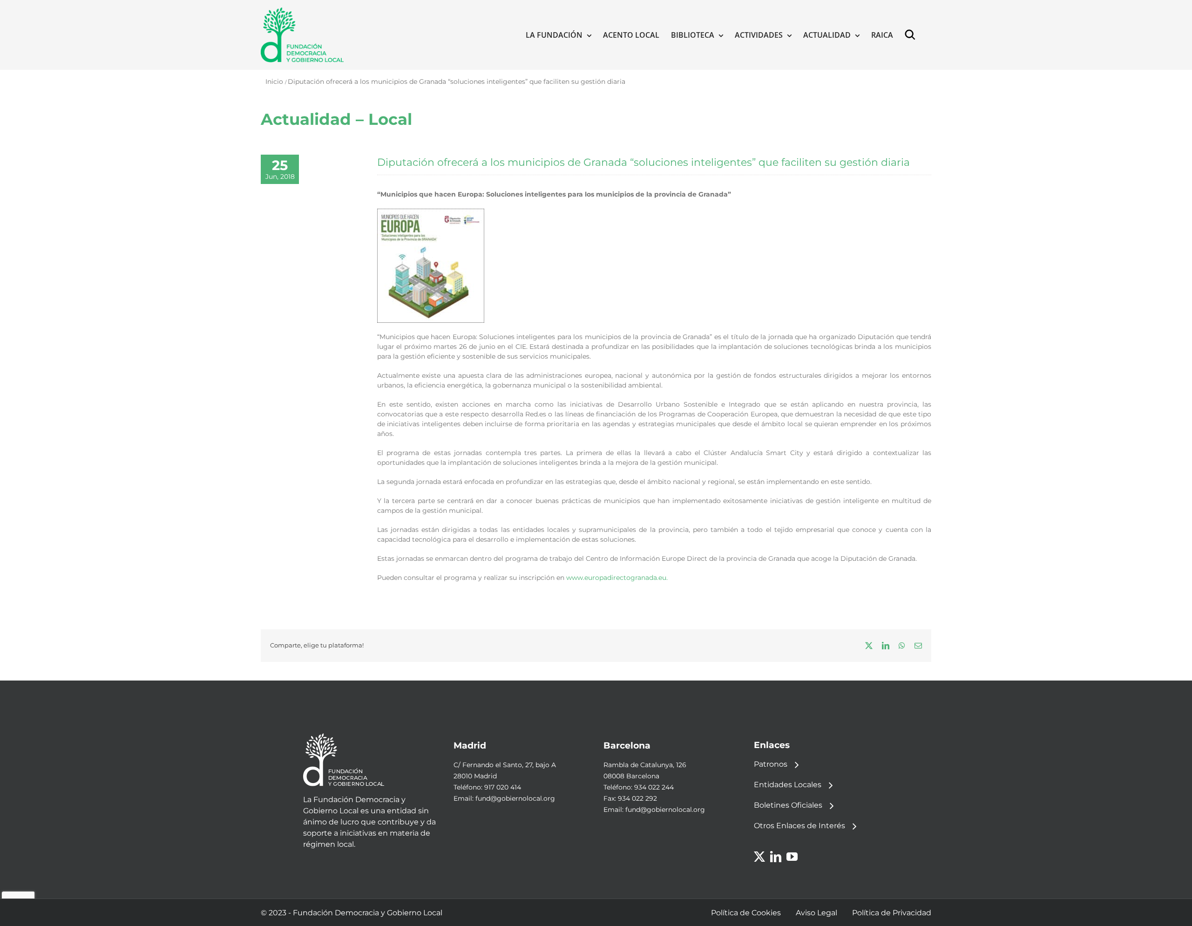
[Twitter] (759, 856)
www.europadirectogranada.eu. (617, 577)
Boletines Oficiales (788, 805)
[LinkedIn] (775, 856)
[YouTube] (792, 856)
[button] (912, 34)
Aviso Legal (816, 912)
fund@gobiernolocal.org (515, 798)
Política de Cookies (746, 912)
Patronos (770, 764)
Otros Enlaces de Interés (799, 825)
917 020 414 (502, 787)
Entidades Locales (787, 784)
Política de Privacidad (891, 912)
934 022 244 (654, 787)
